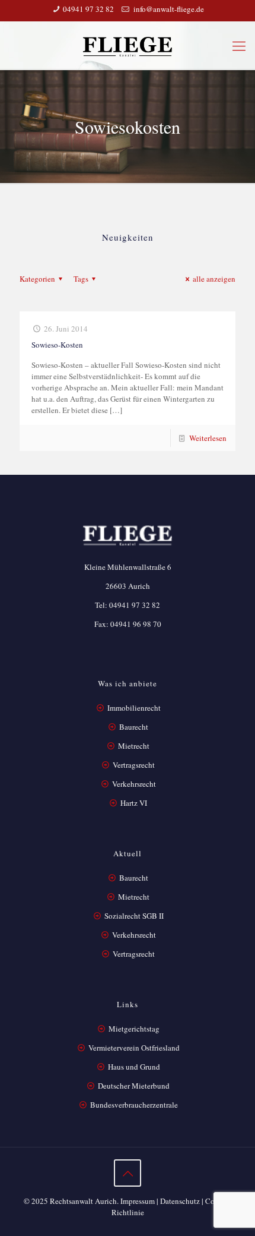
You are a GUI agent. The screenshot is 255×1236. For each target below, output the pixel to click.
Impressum (137, 1201)
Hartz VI (133, 802)
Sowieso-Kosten (57, 344)
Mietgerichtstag (134, 1028)
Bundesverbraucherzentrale (134, 1104)
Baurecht (133, 726)
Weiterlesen (208, 438)
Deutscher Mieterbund (134, 1085)
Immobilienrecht (133, 707)
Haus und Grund (134, 1066)
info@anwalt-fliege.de (168, 9)
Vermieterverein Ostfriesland (134, 1047)
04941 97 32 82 (88, 9)
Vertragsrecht (133, 764)
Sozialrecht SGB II (134, 915)
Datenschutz (180, 1201)
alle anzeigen (214, 278)
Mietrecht (133, 745)
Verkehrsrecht (133, 783)
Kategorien (37, 278)
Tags (81, 278)
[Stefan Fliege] (127, 45)
